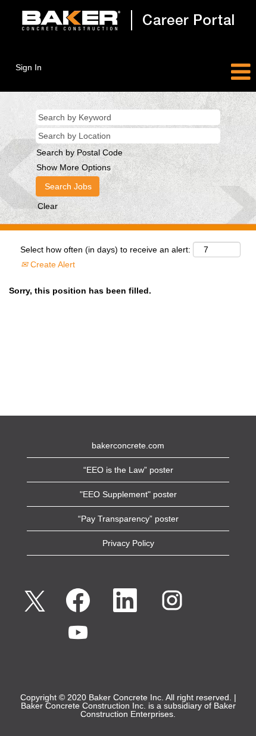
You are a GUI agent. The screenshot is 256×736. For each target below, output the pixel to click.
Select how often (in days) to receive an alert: (105, 249)
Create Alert (51, 264)
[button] (213, 72)
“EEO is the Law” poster (128, 470)
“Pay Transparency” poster (128, 518)
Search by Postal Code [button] (79, 152)
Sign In (28, 67)
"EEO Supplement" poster (128, 494)
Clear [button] (48, 206)
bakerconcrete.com (128, 445)
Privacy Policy (128, 543)
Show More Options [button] (73, 167)
